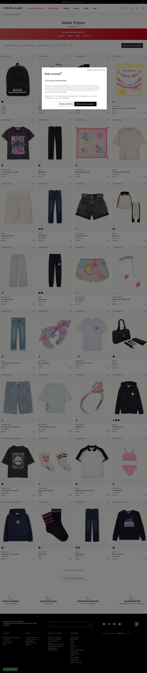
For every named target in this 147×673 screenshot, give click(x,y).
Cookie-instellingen (66, 104)
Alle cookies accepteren (85, 104)
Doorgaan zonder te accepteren (96, 70)
